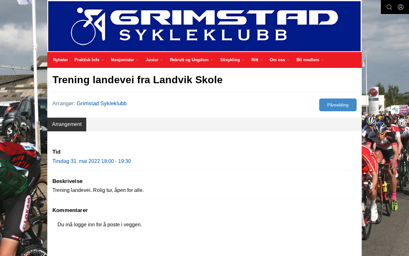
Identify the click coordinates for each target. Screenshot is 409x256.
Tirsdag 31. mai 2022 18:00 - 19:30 (91, 161)
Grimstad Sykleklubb (102, 103)
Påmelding (338, 104)
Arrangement (66, 124)
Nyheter (60, 59)
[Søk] (389, 7)
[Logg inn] (400, 7)
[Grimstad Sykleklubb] (204, 26)
